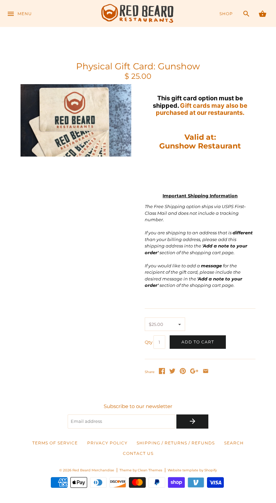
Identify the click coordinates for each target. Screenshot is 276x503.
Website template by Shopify (192, 470)
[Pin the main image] (183, 372)
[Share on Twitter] (172, 372)
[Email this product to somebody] (206, 372)
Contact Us (138, 453)
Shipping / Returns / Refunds (176, 443)
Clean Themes (150, 470)
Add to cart (197, 342)
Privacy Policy (107, 443)
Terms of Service (55, 443)
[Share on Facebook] (162, 372)
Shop (226, 13)
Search (234, 443)
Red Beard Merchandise (93, 470)
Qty (148, 342)
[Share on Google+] (194, 372)
